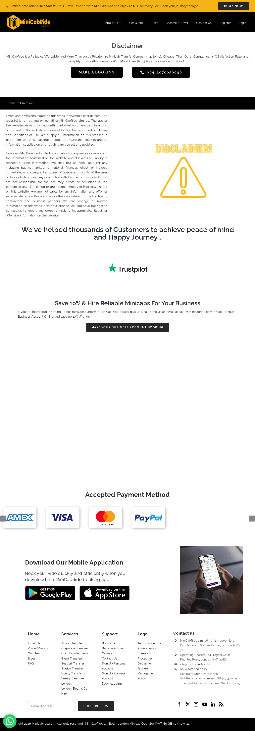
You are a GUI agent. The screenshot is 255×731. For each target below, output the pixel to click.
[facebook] (179, 704)
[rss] (221, 704)
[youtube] (204, 704)
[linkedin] (213, 704)
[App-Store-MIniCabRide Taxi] (104, 587)
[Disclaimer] (190, 136)
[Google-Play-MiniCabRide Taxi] (50, 587)
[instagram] (196, 704)
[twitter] (187, 704)
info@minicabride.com (195, 664)
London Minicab (129, 723)
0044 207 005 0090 (193, 669)
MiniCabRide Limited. (74, 120)
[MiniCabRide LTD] (28, 16)
